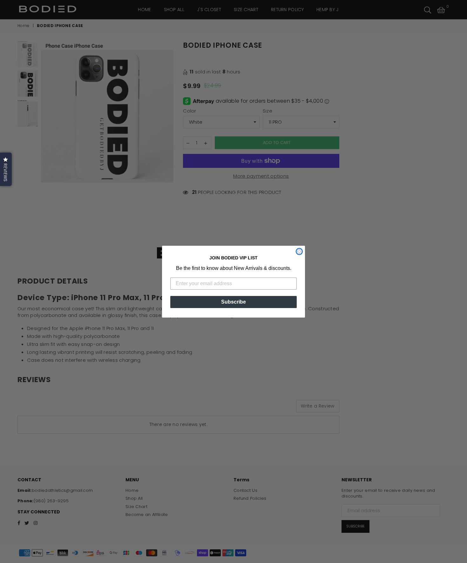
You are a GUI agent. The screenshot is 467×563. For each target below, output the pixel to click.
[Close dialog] (299, 251)
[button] (6, 169)
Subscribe (233, 302)
